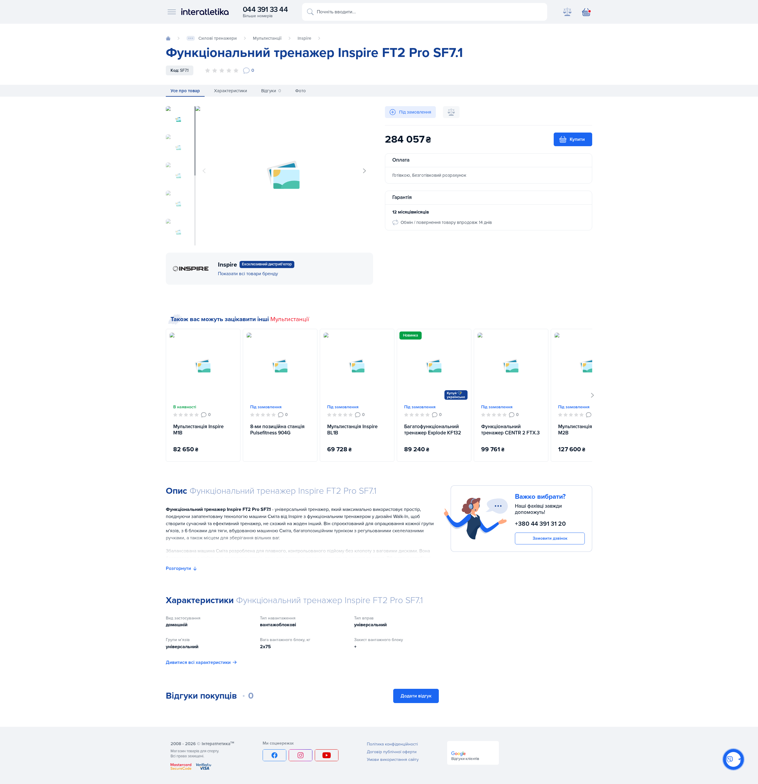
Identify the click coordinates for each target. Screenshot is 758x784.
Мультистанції (289, 319)
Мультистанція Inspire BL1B (352, 429)
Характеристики (230, 90)
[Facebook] (274, 755)
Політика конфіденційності (392, 744)
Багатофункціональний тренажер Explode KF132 (432, 429)
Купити (577, 139)
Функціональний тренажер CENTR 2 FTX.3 (510, 429)
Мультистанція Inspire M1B (198, 429)
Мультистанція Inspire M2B (583, 429)
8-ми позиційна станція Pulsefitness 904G (277, 429)
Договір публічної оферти (392, 751)
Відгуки (271, 90)
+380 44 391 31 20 (540, 524)
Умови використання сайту (393, 759)
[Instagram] (300, 755)
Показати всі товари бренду (248, 274)
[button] (364, 170)
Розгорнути (178, 568)
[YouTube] (326, 755)
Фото (300, 90)
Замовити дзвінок (550, 538)
